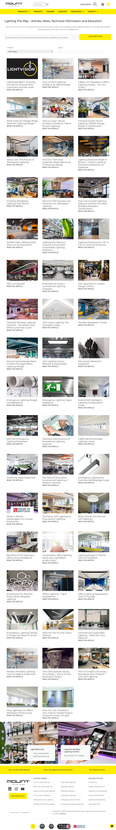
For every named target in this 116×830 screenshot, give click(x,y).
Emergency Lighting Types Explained (57, 401)
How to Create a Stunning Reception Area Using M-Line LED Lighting (92, 674)
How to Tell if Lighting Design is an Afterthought (56, 83)
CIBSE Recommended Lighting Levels (90, 440)
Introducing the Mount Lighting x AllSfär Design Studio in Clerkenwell (91, 123)
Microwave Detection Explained (90, 362)
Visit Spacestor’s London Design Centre (91, 285)
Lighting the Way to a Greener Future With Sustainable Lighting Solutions (54, 246)
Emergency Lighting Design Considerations (22, 401)
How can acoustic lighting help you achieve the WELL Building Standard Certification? (93, 205)
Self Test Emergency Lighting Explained (18, 440)
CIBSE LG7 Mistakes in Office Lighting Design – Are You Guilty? (93, 84)
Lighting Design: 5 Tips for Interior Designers (92, 556)
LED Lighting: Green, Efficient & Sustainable (54, 362)
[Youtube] (22, 789)
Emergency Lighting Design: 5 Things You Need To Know (22, 634)
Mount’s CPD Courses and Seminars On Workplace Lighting (56, 203)
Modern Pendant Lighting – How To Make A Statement (22, 672)
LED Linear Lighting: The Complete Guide (55, 323)
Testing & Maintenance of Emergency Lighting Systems (56, 441)
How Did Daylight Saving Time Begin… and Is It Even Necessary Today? (56, 674)
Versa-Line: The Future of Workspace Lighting (20, 161)
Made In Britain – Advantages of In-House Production (20, 519)
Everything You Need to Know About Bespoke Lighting (20, 596)
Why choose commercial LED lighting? (91, 517)
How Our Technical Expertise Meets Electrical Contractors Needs (56, 162)
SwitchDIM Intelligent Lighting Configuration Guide (90, 402)
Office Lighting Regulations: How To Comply (93, 595)
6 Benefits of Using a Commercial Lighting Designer (53, 286)
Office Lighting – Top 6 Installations (54, 595)
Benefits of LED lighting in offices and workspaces (21, 556)
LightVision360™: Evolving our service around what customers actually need (21, 84)
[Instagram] (16, 789)
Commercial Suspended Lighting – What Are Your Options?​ (91, 635)
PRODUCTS (22, 12)
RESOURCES (76, 12)
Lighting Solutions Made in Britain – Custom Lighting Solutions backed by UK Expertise (92, 163)
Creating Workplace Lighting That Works (18, 202)
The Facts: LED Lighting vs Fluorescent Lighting (56, 517)
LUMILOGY (62, 12)
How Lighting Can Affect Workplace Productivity (20, 711)
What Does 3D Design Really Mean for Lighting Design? (22, 122)
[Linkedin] (10, 789)
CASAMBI (50, 12)
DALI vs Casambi (16, 283)
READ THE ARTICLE (15, 90)
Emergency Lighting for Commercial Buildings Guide (93, 479)
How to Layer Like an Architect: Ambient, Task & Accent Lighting (56, 123)
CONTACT (92, 12)
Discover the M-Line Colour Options (57, 634)
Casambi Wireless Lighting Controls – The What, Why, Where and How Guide (21, 325)
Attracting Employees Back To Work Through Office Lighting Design (21, 364)
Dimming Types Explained (21, 477)
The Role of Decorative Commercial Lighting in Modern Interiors (55, 480)
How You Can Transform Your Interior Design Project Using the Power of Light (57, 713)
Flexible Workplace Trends (92, 322)
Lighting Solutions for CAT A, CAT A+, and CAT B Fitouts (93, 243)
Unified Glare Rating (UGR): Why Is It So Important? (21, 243)
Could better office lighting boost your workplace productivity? (57, 558)
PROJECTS (38, 12)
